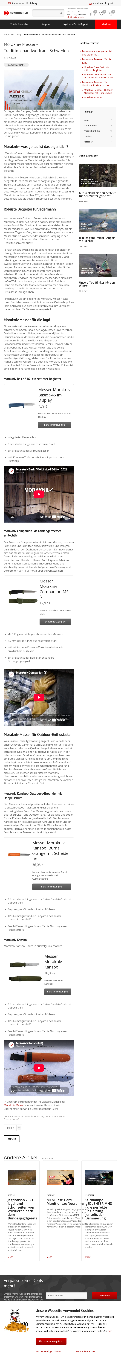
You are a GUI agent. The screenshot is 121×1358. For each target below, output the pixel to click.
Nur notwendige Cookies (48, 1351)
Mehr (10, 1257)
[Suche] (48, 13)
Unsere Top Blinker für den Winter (97, 284)
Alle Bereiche (20, 24)
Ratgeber (88, 141)
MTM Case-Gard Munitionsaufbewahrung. (67, 1201)
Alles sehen (48, 1158)
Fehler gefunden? (11, 1119)
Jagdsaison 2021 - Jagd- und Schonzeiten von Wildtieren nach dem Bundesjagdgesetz (22, 1209)
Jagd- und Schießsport (75, 24)
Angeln (45, 24)
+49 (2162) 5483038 (76, 14)
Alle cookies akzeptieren (51, 1341)
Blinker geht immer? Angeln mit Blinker (97, 239)
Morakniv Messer (14, 1105)
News (86, 120)
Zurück (12, 1138)
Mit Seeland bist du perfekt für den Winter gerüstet (97, 195)
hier (110, 1330)
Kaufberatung (90, 125)
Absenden (105, 1295)
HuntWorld (16, 13)
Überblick (88, 136)
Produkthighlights (16, 64)
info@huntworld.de (75, 17)
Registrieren (111, 3)
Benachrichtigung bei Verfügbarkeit (54, 425)
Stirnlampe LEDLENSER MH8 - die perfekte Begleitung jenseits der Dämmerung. (98, 1209)
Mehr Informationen (86, 1351)
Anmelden (97, 3)
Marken (106, 24)
